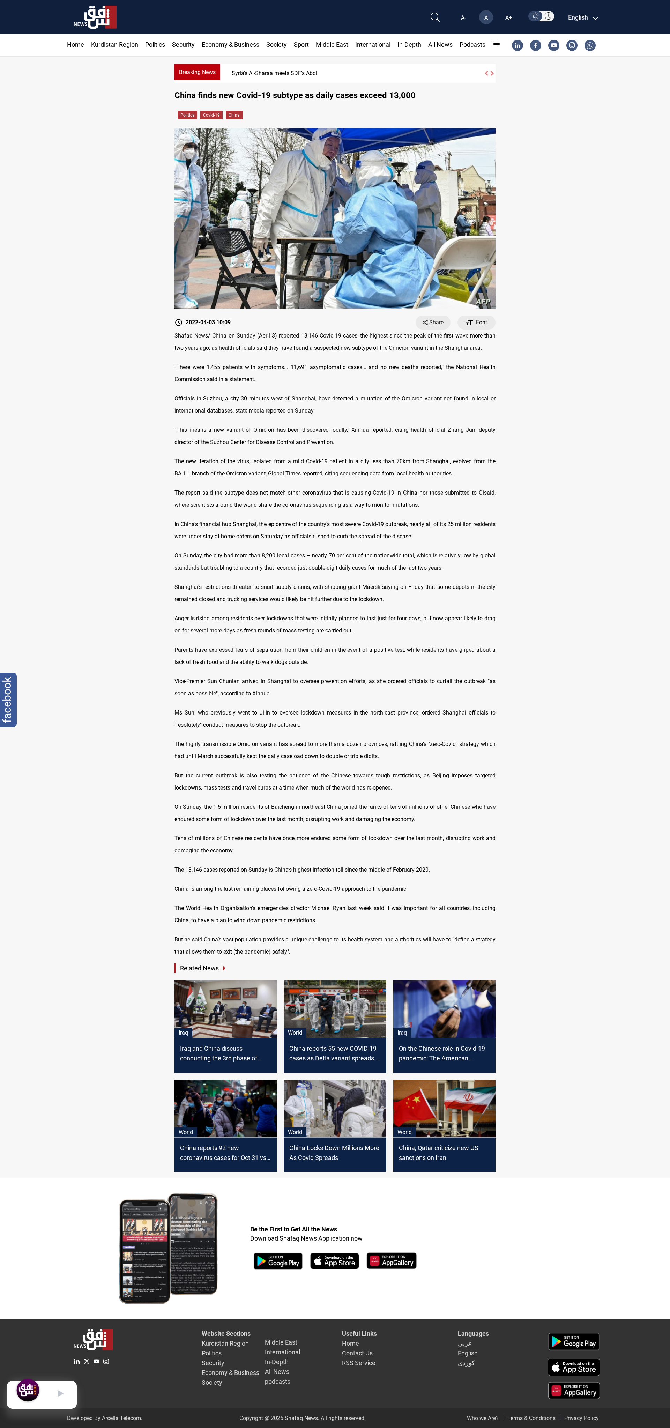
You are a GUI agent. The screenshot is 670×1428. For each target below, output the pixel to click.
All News (440, 44)
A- (463, 17)
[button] (486, 73)
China (234, 115)
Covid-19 (211, 115)
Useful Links (359, 1333)
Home (75, 44)
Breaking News (197, 72)
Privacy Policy (581, 1418)
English (468, 1353)
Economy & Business (230, 44)
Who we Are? (483, 1418)
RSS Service (358, 1363)
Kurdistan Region (114, 44)
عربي (465, 1343)
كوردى (466, 1363)
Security (183, 44)
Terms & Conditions (531, 1418)
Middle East (332, 44)
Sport (301, 44)
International (372, 44)
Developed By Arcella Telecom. (104, 1418)
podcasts (472, 44)
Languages (473, 1333)
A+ (508, 17)
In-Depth (409, 44)
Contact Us (357, 1353)
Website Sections (226, 1333)
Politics (155, 44)
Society (276, 44)
